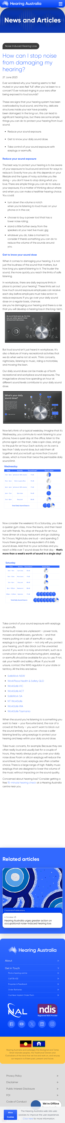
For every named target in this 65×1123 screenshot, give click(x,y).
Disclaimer (12, 1082)
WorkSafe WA (15, 706)
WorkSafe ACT (16, 691)
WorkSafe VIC (15, 685)
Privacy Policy (14, 1075)
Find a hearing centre (17, 973)
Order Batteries (15, 990)
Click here (28, 1118)
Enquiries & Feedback (17, 984)
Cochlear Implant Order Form (21, 995)
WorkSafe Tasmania (19, 711)
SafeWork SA (15, 696)
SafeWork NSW (16, 675)
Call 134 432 (13, 978)
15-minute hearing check (22, 782)
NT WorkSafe (15, 701)
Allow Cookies (10, 1114)
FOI (8, 1095)
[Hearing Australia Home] (21, 3)
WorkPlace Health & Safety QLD (26, 680)
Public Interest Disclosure (20, 1088)
